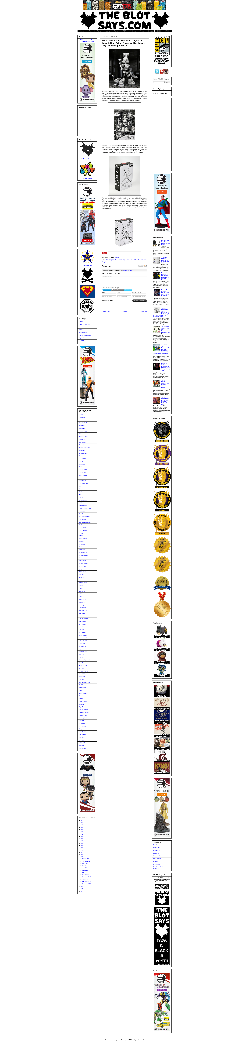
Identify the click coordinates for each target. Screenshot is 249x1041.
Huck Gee (81, 533)
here (167, 882)
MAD (80, 594)
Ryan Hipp (82, 676)
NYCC (167, 31)
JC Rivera (81, 547)
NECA (117, 259)
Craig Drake (82, 464)
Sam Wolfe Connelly (84, 682)
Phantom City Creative (85, 660)
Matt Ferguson (83, 605)
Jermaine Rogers (83, 552)
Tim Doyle (81, 720)
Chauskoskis (82, 458)
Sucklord (81, 704)
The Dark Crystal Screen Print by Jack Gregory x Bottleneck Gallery (165, 401)
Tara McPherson (83, 709)
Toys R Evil (82, 338)
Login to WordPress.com (117, 290)
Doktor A (81, 489)
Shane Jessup (83, 693)
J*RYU (81, 536)
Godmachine (82, 519)
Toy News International (85, 335)
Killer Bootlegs (83, 582)
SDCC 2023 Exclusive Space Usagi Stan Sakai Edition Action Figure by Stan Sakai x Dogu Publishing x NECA (123, 43)
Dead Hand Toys (83, 483)
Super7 (81, 707)
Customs (107, 31)
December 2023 (86, 884)
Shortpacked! (156, 864)
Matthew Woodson (84, 616)
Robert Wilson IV (83, 671)
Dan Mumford (82, 472)
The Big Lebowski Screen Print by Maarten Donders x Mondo (165, 384)
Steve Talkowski (83, 701)
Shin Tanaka (88, 178)
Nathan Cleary (83, 635)
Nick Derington (83, 640)
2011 (82, 829)
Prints (142, 31)
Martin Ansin (82, 602)
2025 (82, 889)
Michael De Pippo (83, 618)
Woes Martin (82, 748)
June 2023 (85, 870)
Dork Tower (156, 853)
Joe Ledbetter (82, 560)
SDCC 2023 (136, 259)
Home (82, 31)
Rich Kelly (81, 668)
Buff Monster (82, 450)
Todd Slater (82, 723)
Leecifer (81, 588)
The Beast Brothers (84, 712)
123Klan (81, 414)
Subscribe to (105, 300)
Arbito (80, 434)
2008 (82, 822)
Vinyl (90, 31)
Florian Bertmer (83, 505)
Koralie (81, 585)
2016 (82, 841)
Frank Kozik (82, 511)
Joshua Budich (83, 566)
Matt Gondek (82, 607)
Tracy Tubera (82, 732)
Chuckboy (81, 461)
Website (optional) (137, 292)
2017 (82, 843)
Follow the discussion (145, 266)
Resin (99, 31)
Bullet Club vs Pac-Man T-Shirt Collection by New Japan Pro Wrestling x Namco (165, 276)
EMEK (80, 494)
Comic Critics (156, 847)
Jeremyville (82, 549)
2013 (82, 834)
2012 (82, 832)
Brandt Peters (82, 445)
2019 (82, 847)
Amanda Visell (83, 423)
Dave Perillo (82, 478)
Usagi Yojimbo (106, 262)
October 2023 (85, 879)
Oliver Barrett (82, 646)
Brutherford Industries (84, 447)
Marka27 (81, 596)
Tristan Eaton (82, 734)
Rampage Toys (83, 665)
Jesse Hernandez (83, 555)
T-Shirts (133, 31)
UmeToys (81, 740)
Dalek (80, 467)
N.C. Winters (82, 632)
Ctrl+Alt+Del (156, 850)
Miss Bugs (81, 629)
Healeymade (82, 527)
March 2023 (85, 863)
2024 (82, 886)
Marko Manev (82, 599)
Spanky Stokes (83, 332)
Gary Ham (81, 514)
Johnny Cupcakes (84, 563)
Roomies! (155, 861)
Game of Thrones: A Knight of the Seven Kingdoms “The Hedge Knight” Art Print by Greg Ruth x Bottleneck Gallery (161, 311)
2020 (82, 850)
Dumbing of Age (157, 856)
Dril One (81, 492)
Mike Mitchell (82, 621)
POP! (124, 31)
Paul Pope (82, 657)
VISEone (81, 745)
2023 (82, 857)
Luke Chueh (82, 591)
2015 (82, 838)
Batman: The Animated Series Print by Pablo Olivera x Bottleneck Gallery (165, 293)
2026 (82, 891)
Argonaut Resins (83, 436)
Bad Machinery (157, 845)
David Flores (82, 480)
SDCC (159, 31)
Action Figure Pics (84, 327)
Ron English (82, 674)
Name (103, 292)
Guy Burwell (82, 525)
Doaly (80, 486)
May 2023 (84, 868)
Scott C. (81, 685)
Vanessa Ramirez (88, 159)
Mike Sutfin (82, 627)
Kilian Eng (81, 580)
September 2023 (86, 877)
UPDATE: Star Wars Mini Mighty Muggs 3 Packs (165, 242)
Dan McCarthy (83, 469)
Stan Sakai (143, 259)
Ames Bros (82, 425)
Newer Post (106, 312)
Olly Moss (81, 649)
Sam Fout (81, 679)
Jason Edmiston (83, 538)
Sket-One (81, 696)
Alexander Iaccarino (84, 420)
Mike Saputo (82, 624)
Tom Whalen (82, 726)
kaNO (80, 569)
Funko (116, 31)
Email (118, 292)
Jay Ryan (81, 541)
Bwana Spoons (83, 453)
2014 (82, 836)
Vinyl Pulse (82, 341)
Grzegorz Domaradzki (85, 522)
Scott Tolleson (82, 687)
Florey (80, 502)
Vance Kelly (82, 742)
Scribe (80, 690)
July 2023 (84, 872)
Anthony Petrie (83, 431)
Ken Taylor (82, 574)
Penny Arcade (157, 858)
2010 (82, 827)
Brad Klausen (82, 442)
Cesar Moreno (83, 456)
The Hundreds (83, 715)
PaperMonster (82, 651)
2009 (82, 825)
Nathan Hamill (83, 638)
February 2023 (86, 861)
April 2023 (85, 865)
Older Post (143, 312)
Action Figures (110, 259)
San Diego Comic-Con (125, 259)
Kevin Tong (82, 577)
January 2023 (85, 859)
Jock (80, 558)
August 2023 (85, 874)
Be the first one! (127, 270)
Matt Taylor (82, 613)
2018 (82, 845)
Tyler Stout (82, 737)
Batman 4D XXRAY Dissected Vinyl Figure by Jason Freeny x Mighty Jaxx (165, 367)
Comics (150, 31)
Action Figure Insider (84, 324)
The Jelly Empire (83, 718)
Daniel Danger (83, 475)
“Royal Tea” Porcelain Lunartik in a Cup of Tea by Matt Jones (165, 260)
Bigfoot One (82, 439)
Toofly (80, 729)
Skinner (81, 698)
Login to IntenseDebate (106, 290)
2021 (82, 852)
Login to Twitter (128, 290)
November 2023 (86, 881)
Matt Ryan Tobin (83, 610)
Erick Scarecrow (83, 500)
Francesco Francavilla (85, 508)
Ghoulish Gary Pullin (84, 516)
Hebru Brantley (83, 530)
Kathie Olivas (82, 571)
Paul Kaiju (81, 654)
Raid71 (81, 663)
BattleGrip (81, 329)
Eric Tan (81, 497)
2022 (82, 854)
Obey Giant (82, 643)
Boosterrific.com (87, 265)
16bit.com (81, 321)
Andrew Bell (82, 428)
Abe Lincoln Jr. (83, 417)
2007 (82, 820)
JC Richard (82, 544)
